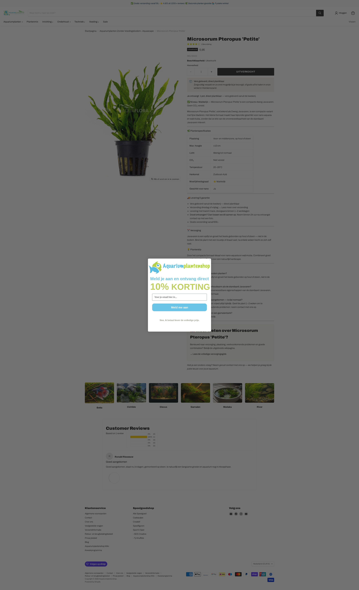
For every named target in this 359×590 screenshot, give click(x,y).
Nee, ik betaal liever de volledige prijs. (179, 320)
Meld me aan (179, 307)
